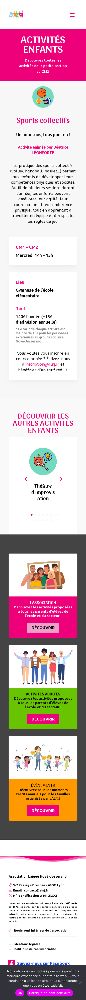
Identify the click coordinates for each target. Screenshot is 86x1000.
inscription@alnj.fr (42, 364)
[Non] (80, 982)
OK (20, 993)
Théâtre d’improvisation (43, 493)
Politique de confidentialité (50, 993)
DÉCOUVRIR (43, 627)
